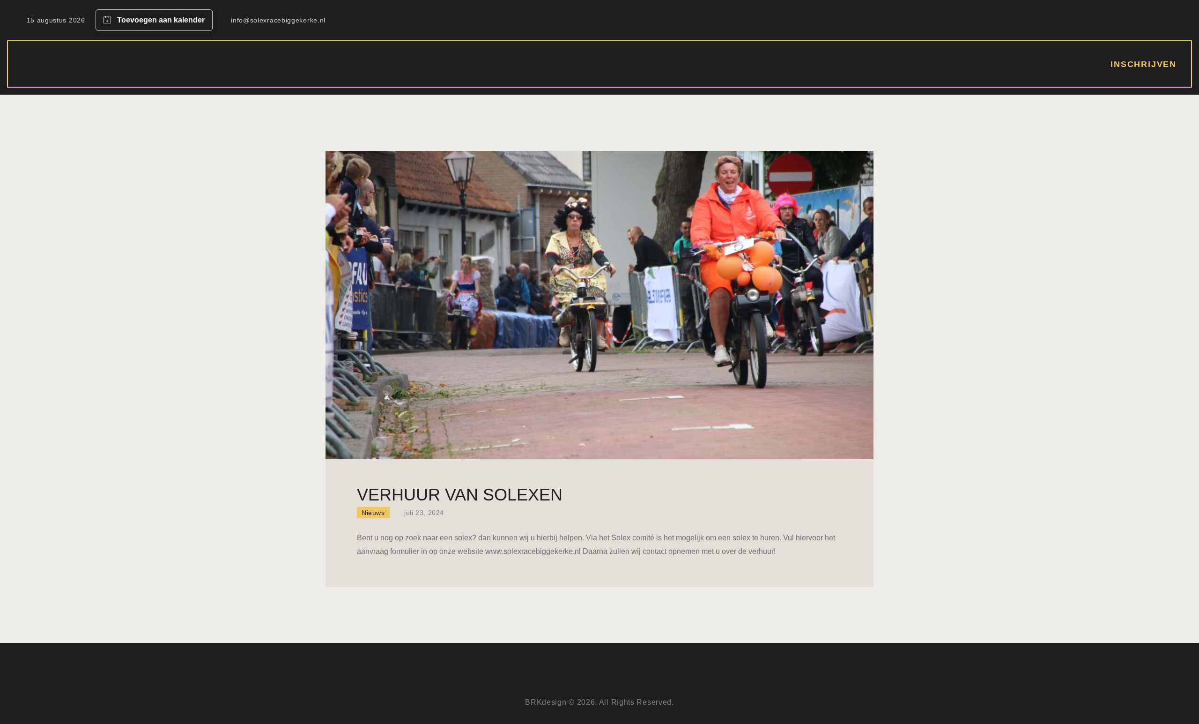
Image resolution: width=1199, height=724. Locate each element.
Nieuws (373, 512)
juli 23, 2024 (424, 512)
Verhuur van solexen (459, 494)
